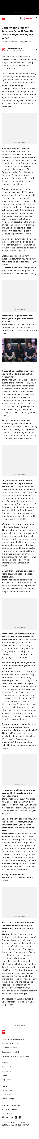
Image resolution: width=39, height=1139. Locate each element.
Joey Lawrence (20, 216)
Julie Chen (7, 94)
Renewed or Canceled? (10, 1052)
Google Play (15, 1109)
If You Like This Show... (10, 1044)
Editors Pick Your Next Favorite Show (16, 1056)
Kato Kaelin (24, 210)
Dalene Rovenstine (13, 48)
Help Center (6, 1080)
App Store (5, 1109)
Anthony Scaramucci (16, 160)
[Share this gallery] (36, 50)
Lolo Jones (22, 154)
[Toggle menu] (36, 18)
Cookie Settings (8, 1099)
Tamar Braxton (9, 154)
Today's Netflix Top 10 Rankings (13, 1039)
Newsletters (6, 1071)
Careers (5, 1075)
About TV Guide (8, 1067)
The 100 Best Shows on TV (12, 1048)
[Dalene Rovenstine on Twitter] (22, 48)
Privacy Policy (7, 1090)
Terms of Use (6, 1094)
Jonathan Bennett (22, 76)
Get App (29, 18)
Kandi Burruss (24, 151)
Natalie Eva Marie (10, 157)
